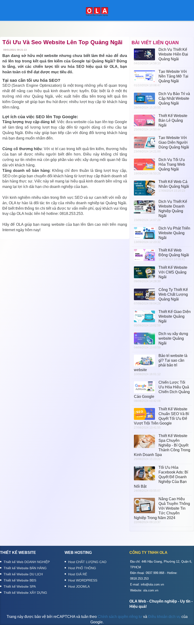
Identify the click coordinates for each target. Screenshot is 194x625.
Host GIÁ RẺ (77, 574)
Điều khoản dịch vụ (164, 617)
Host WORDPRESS (82, 580)
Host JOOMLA (79, 586)
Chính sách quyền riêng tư (120, 617)
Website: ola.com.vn (144, 590)
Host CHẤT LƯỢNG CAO (87, 562)
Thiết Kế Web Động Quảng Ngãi (174, 252)
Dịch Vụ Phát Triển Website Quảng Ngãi (174, 233)
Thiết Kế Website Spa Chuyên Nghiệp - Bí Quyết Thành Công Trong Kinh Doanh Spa (162, 445)
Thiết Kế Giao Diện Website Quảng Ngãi (175, 316)
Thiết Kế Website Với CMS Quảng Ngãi (173, 272)
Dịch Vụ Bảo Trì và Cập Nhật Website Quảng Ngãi (174, 98)
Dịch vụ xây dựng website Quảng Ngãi (173, 338)
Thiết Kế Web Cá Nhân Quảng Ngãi (174, 184)
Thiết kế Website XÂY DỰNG (25, 593)
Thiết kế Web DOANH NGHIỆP (27, 562)
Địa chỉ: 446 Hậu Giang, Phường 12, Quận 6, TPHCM (161, 564)
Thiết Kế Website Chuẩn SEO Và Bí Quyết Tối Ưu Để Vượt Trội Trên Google (161, 416)
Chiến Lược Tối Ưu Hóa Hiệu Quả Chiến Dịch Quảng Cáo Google (162, 389)
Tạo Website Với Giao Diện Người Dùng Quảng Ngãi (174, 142)
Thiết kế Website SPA (20, 586)
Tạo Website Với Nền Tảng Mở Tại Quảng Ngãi (173, 76)
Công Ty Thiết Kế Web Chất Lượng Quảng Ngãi (173, 294)
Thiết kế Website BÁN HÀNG (25, 568)
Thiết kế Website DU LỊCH (23, 574)
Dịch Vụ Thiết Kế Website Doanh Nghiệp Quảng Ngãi (173, 209)
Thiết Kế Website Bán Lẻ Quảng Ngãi (173, 120)
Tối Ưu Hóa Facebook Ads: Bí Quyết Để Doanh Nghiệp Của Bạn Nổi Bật (161, 476)
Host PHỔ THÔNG (82, 568)
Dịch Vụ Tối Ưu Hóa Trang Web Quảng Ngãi (172, 164)
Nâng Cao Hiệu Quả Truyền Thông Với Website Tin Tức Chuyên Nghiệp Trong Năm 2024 (162, 508)
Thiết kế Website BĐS (20, 580)
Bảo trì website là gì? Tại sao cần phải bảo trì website (160, 363)
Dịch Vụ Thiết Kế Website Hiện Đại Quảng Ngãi (173, 54)
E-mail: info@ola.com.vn (147, 584)
